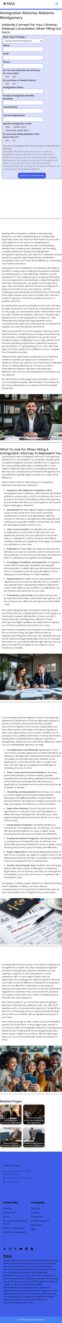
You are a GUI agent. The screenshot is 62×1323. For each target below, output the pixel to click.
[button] (57, 3)
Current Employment (14, 115)
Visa (7, 126)
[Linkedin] (26, 1249)
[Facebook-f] (4, 1249)
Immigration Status (13, 87)
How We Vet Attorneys (14, 1232)
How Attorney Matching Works (15, 1222)
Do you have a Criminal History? (20, 80)
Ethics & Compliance (14, 1228)
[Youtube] (21, 1249)
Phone (6, 62)
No (14, 76)
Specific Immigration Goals (17, 123)
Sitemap (7, 1208)
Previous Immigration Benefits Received (18, 97)
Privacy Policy (10, 1212)
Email (6, 53)
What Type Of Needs (14, 37)
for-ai (6, 1216)
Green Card (20, 126)
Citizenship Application (17, 130)
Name (6, 45)
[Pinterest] (32, 1249)
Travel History (10, 107)
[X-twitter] (15, 1249)
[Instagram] (10, 1249)
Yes (7, 76)
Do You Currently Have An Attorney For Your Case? (21, 72)
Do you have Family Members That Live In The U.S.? (21, 136)
